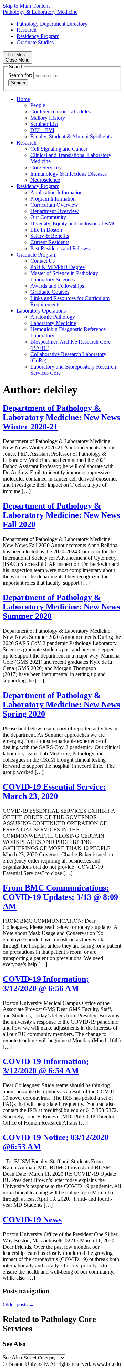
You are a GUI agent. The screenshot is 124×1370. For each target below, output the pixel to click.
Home (23, 99)
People (37, 105)
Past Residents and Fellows (60, 248)
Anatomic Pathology (52, 317)
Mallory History (47, 118)
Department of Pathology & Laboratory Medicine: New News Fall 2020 (61, 515)
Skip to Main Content (26, 6)
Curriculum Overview (54, 205)
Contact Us (42, 261)
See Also (12, 1357)
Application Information (56, 192)
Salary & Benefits (49, 236)
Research (27, 30)
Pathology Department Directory (52, 24)
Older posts (18, 1304)
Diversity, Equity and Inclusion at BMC (73, 223)
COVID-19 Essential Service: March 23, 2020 (54, 791)
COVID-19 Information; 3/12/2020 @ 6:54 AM (46, 1066)
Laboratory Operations (41, 311)
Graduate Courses (49, 292)
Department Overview (54, 211)
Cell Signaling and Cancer (58, 149)
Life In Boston (46, 230)
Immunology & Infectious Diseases (68, 174)
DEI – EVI (42, 130)
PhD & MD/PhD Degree (57, 267)
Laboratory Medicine (53, 323)
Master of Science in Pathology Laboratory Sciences (64, 276)
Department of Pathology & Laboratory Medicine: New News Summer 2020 (61, 607)
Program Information (53, 199)
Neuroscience (45, 180)
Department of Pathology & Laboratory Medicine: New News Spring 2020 (61, 704)
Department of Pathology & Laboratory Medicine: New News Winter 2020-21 (61, 417)
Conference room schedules (60, 111)
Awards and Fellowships (57, 286)
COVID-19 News (32, 1219)
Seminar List (44, 124)
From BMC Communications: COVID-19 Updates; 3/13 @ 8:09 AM (60, 897)
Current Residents (49, 242)
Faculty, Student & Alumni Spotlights (71, 136)
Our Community (48, 217)
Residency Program (38, 36)
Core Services (45, 167)
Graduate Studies (35, 42)
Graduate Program (36, 255)
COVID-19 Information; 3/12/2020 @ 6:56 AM (46, 984)
